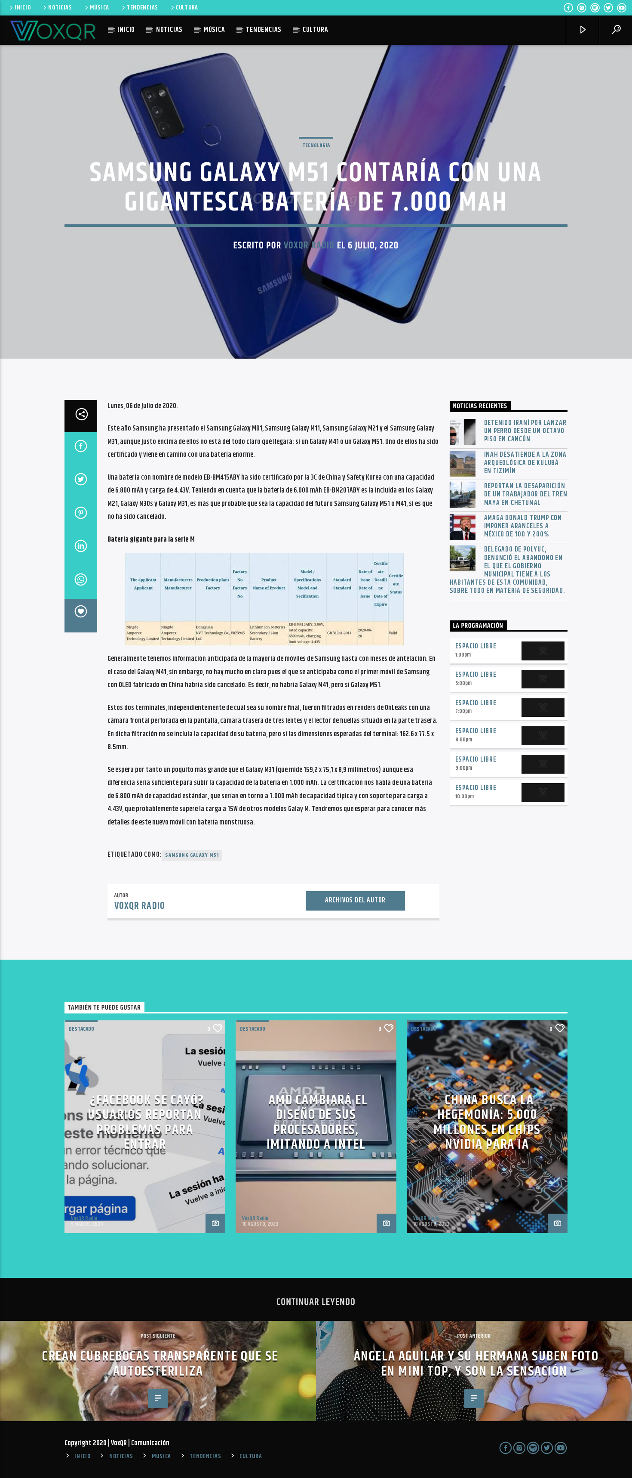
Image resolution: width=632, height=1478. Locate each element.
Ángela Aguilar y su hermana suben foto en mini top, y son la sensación (476, 1364)
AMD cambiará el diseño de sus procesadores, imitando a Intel (317, 1123)
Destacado (81, 1029)
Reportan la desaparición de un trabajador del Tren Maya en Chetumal (526, 494)
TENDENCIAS (142, 7)
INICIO (23, 7)
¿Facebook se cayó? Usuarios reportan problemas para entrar (146, 1123)
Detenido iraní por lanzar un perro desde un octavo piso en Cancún (525, 431)
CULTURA (187, 7)
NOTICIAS (60, 7)
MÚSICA (99, 7)
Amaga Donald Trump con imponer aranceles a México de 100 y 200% (523, 526)
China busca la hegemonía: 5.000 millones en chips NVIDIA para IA (487, 1123)
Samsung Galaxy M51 (192, 855)
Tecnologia (316, 145)
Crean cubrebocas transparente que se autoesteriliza (160, 1364)
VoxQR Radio (309, 245)
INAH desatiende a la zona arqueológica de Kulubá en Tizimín (525, 463)
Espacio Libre (476, 646)
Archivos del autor (355, 900)
